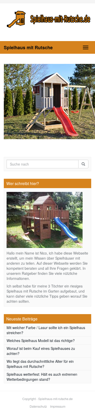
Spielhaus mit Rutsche (28, 47)
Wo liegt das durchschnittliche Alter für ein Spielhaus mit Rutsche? (40, 364)
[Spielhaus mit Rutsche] (47, 18)
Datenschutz (38, 406)
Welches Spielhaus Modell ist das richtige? (41, 340)
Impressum (57, 406)
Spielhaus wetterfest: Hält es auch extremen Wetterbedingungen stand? (42, 377)
